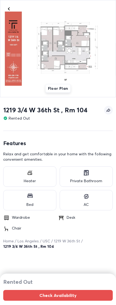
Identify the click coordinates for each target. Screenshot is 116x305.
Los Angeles (28, 241)
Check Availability (58, 295)
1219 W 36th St (67, 241)
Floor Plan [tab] (58, 88)
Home (8, 241)
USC (46, 241)
